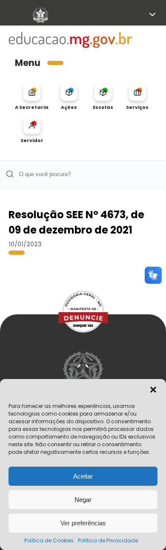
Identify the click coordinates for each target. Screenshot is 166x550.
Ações (69, 107)
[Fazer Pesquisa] (9, 174)
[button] (153, 389)
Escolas (103, 107)
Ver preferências (83, 523)
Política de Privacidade (108, 540)
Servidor (31, 140)
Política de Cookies (49, 540)
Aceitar (83, 476)
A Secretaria (32, 107)
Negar (83, 499)
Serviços (137, 107)
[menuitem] (32, 97)
